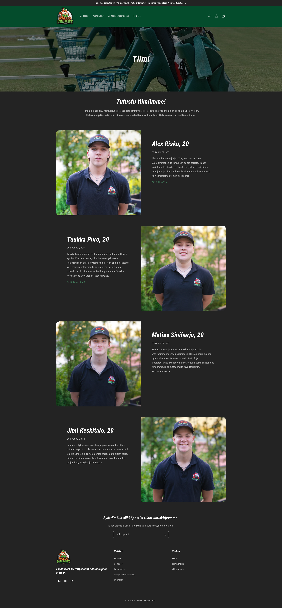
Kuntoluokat (119, 569)
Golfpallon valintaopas (124, 574)
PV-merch (118, 580)
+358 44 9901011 (161, 181)
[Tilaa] (165, 534)
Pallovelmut (137, 600)
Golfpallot (118, 564)
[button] (137, 16)
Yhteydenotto (178, 569)
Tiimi (174, 558)
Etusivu (117, 558)
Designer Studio (150, 600)
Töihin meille (178, 564)
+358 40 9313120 (76, 281)
